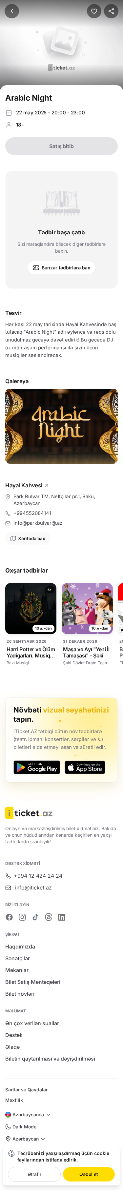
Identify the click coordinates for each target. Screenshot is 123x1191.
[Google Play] (36, 767)
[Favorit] (94, 11)
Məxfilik (14, 1100)
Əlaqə (12, 1047)
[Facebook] (9, 917)
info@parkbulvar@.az (37, 523)
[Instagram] (22, 917)
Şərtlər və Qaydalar (26, 1089)
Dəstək (14, 1035)
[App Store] (85, 767)
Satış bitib (61, 146)
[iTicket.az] (61, 813)
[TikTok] (35, 917)
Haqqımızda (20, 946)
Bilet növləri (19, 993)
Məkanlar (17, 970)
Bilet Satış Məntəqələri (32, 982)
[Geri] (12, 11)
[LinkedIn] (62, 917)
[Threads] (48, 917)
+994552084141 (32, 513)
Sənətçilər (17, 958)
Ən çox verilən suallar (32, 1023)
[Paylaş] (111, 11)
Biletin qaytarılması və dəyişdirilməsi (50, 1058)
